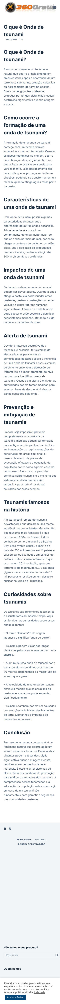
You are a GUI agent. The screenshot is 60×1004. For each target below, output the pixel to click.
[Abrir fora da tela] (54, 7)
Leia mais (39, 992)
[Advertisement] (30, 907)
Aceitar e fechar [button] (15, 997)
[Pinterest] (10, 828)
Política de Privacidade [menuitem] (31, 844)
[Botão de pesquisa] (56, 955)
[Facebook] (5, 828)
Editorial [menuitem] (40, 839)
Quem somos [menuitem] (24, 839)
